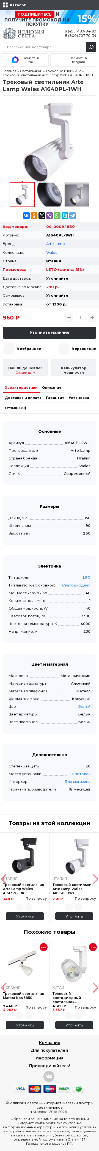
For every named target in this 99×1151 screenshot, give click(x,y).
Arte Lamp (55, 243)
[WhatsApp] (57, 215)
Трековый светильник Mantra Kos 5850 (23, 996)
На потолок (79, 774)
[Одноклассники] (34, 215)
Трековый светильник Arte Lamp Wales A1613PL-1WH (73, 889)
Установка (79, 398)
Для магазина (77, 781)
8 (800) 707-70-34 (80, 35)
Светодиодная (76, 585)
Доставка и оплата (23, 398)
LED (86, 577)
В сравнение (84, 349)
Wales (51, 252)
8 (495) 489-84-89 (80, 31)
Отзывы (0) (15, 408)
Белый (84, 706)
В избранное (28, 349)
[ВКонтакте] (26, 215)
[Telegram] (72, 215)
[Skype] (65, 215)
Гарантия (55, 398)
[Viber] (49, 215)
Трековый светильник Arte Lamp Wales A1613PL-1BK (23, 889)
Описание (52, 387)
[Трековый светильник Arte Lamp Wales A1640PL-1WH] (49, 142)
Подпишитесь (35, 14)
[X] (41, 215)
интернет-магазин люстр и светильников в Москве (62, 1107)
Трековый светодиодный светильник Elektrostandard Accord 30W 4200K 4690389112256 (74, 998)
